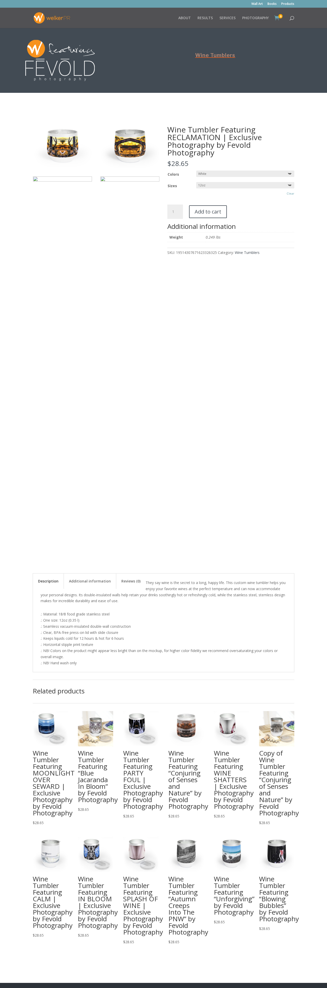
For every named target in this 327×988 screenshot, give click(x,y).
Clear (290, 193)
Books (272, 4)
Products (287, 4)
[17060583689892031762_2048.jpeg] (130, 166)
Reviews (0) (131, 581)
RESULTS (205, 18)
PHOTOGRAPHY (255, 18)
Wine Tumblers (215, 55)
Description (48, 581)
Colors (173, 174)
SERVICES (227, 18)
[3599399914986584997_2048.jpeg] (62, 180)
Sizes (172, 185)
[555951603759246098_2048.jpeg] (62, 166)
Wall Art (257, 4)
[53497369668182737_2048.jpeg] (130, 180)
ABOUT (184, 18)
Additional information (90, 581)
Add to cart (208, 211)
